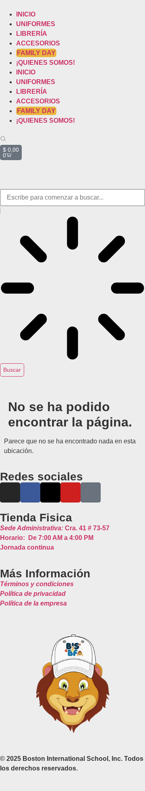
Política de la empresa (33, 603)
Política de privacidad (33, 593)
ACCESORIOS (38, 43)
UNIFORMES (35, 24)
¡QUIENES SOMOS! (45, 62)
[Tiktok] (91, 492)
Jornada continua (27, 547)
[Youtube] (70, 492)
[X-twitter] (50, 492)
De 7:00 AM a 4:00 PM (46, 537)
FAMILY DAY (36, 52)
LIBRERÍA (31, 33)
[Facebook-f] (30, 492)
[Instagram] (10, 492)
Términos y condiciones (37, 584)
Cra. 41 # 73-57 (55, 528)
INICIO (25, 14)
